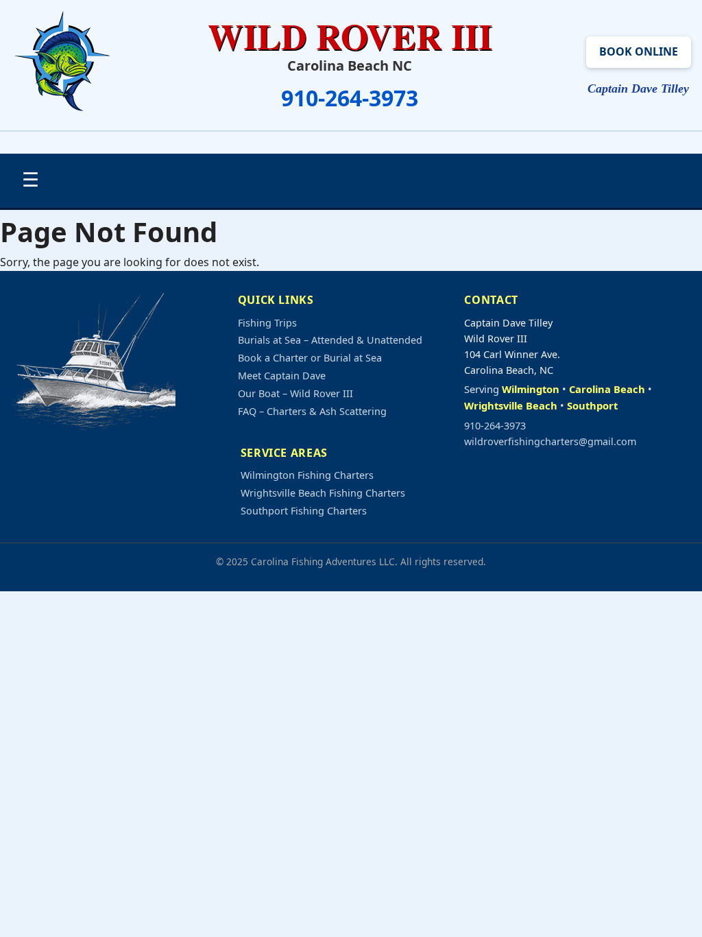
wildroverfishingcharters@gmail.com (550, 441)
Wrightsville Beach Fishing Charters (323, 492)
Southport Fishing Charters (304, 510)
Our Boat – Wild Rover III (295, 393)
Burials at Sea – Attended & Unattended (330, 339)
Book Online (638, 51)
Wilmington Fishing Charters (307, 475)
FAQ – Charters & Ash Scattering (312, 411)
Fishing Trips (267, 322)
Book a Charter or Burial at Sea (310, 357)
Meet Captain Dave (282, 375)
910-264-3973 (349, 97)
